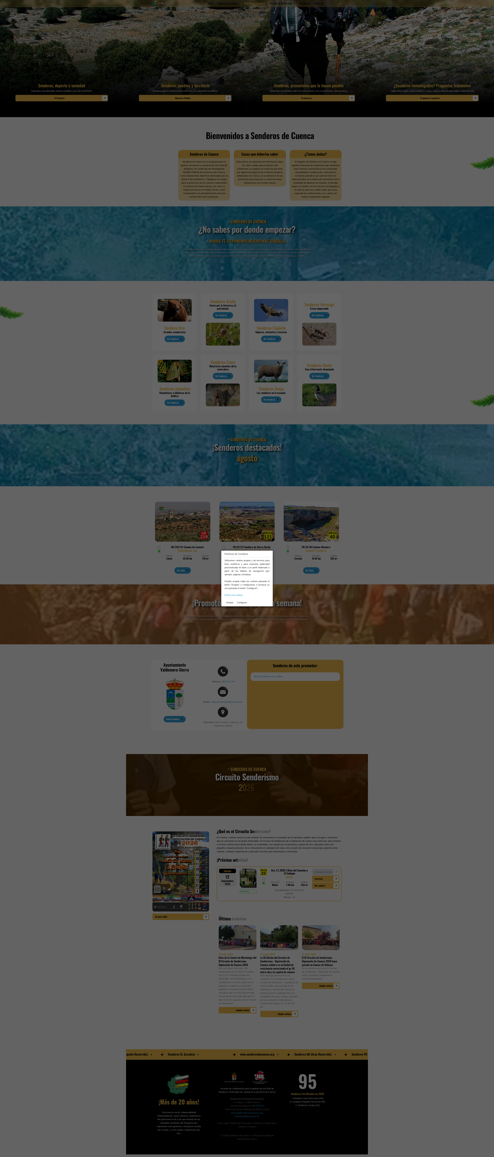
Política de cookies (233, 595)
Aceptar (229, 602)
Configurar (242, 602)
